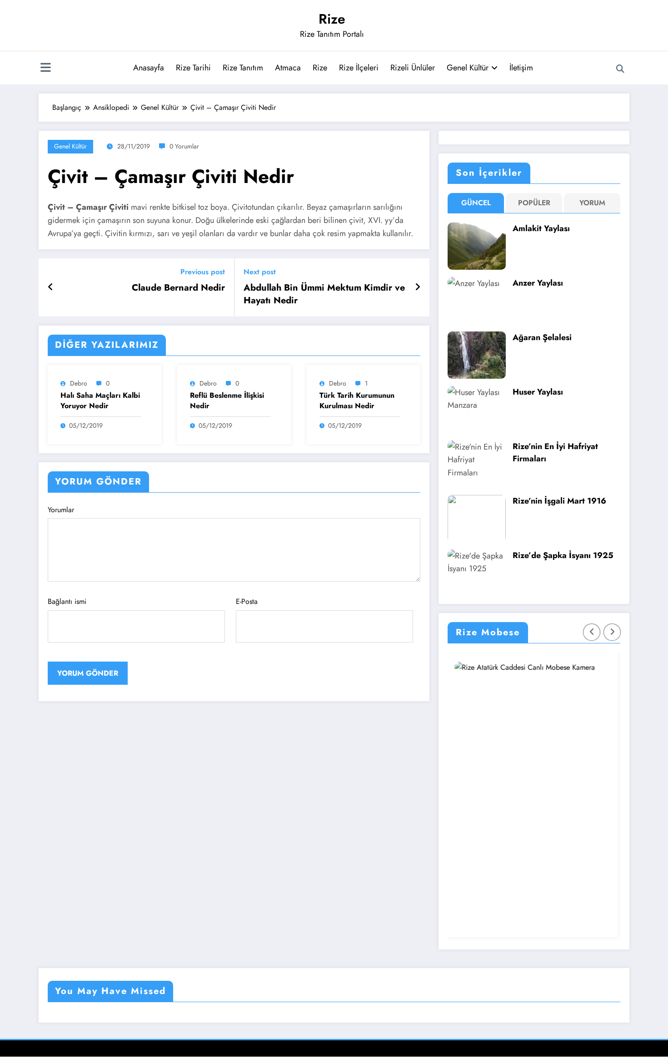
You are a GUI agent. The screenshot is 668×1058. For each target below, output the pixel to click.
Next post (260, 271)
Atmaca (288, 68)
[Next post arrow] (417, 287)
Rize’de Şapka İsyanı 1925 (563, 555)
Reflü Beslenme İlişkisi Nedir (227, 400)
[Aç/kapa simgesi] (45, 68)
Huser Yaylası (538, 392)
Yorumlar (61, 509)
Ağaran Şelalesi (542, 337)
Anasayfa (148, 68)
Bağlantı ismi (67, 601)
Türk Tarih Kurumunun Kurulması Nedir (356, 400)
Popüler (534, 203)
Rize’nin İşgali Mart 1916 (559, 501)
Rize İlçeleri (359, 68)
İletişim (521, 68)
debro (78, 383)
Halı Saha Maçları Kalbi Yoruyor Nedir (100, 400)
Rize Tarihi (193, 68)
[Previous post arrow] (51, 287)
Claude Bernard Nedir (178, 288)
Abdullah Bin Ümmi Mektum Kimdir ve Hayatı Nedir (324, 294)
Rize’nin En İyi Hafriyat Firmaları (555, 452)
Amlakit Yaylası (541, 228)
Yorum (592, 203)
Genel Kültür (468, 68)
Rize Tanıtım (243, 68)
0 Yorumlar (184, 146)
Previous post (202, 271)
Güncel (476, 203)
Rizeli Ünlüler (412, 68)
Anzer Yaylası (538, 283)
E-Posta (247, 601)
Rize (332, 19)
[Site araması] (620, 69)
